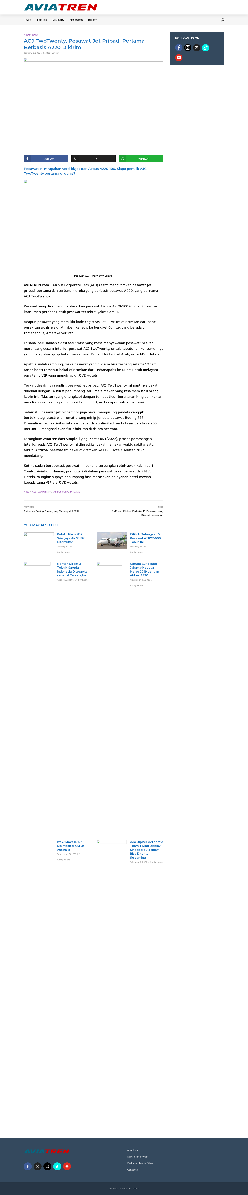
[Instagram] (187, 47)
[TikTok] (205, 47)
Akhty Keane (63, 552)
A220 (26, 491)
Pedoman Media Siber (140, 1163)
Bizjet (92, 19)
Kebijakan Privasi (137, 1156)
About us (132, 1150)
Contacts (132, 1169)
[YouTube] (178, 57)
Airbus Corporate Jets (66, 491)
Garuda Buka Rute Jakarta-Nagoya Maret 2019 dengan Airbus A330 (144, 569)
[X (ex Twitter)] (196, 47)
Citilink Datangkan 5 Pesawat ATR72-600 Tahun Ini (145, 538)
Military (58, 19)
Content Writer (51, 52)
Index (27, 35)
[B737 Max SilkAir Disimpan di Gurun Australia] (39, 843)
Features (76, 19)
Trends (42, 19)
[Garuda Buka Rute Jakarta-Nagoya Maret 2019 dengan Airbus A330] (112, 698)
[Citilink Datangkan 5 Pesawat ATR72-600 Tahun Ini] (112, 540)
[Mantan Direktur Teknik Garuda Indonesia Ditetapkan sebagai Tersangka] (39, 698)
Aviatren (134, 1188)
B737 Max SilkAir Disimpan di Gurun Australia (70, 846)
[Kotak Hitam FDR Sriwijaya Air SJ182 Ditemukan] (39, 540)
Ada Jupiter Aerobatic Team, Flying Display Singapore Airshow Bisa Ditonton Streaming (146, 849)
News (27, 19)
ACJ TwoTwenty (41, 491)
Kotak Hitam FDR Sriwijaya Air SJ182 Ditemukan (71, 538)
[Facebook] (178, 47)
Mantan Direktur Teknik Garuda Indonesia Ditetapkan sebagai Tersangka (73, 569)
